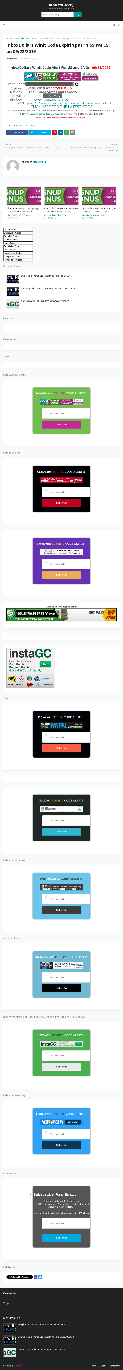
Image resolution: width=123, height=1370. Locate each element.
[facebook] (109, 25)
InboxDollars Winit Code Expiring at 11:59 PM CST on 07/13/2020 (23, 210)
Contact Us (114, 1365)
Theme (17, 1365)
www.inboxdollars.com (52, 99)
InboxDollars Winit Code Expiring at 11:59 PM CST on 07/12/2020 (99, 210)
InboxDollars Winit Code (25, 38)
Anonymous (12, 58)
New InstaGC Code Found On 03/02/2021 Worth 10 (45, 300)
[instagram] (118, 25)
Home (9, 38)
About (103, 1365)
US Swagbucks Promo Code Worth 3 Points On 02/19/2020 (49, 288)
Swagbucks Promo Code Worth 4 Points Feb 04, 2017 (46, 275)
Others (33, 125)
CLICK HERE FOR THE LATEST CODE (61, 106)
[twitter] (114, 25)
